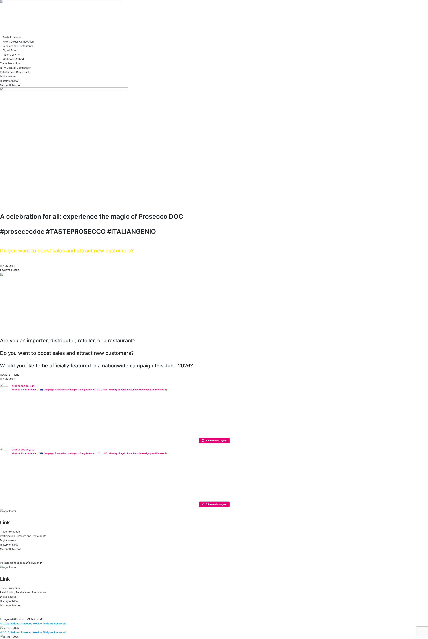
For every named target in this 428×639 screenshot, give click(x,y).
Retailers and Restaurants (18, 46)
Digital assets (8, 540)
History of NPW (12, 54)
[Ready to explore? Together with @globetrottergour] (42, 415)
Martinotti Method (13, 59)
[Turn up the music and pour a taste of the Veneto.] (300, 411)
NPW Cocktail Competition (18, 41)
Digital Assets (11, 50)
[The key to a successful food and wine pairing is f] (386, 409)
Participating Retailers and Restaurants (23, 536)
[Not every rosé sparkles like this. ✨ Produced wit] (214, 411)
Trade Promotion (12, 37)
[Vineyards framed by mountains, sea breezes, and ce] (128, 413)
